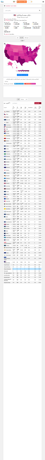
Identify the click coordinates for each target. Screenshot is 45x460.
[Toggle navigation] (43, 2)
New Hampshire (9, 221)
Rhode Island (8, 219)
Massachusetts (8, 143)
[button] (14, 1)
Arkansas (7, 183)
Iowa (7, 196)
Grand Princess (6, 264)
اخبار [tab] (26, 99)
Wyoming (7, 239)
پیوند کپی (6, 81)
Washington (8, 153)
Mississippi (8, 188)
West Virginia (9, 211)
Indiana (7, 148)
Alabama (7, 170)
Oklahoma (8, 178)
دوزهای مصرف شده (40, 107)
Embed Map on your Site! (22, 74)
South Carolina (8, 159)
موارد (22, 40)
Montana (7, 226)
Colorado (7, 161)
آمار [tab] (18, 99)
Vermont (7, 245)
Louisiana (7, 172)
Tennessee (8, 138)
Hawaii (8, 224)
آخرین (7, 103)
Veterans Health (8, 203)
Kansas (7, 191)
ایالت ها (21, 37)
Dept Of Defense (8, 206)
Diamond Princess (7, 266)
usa (12, 5)
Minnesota (8, 156)
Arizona (7, 140)
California (7, 111)
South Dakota (8, 237)
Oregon (7, 194)
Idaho (7, 216)
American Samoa (7, 262)
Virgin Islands (8, 255)
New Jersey (8, 135)
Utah (7, 180)
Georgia (7, 131)
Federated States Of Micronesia (7, 280)
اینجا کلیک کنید (7, 20)
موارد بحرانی (35, 107)
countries (8, 5)
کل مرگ (17, 107)
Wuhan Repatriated (7, 268)
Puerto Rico (8, 201)
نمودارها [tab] (22, 99)
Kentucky (8, 167)
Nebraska (8, 214)
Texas (7, 114)
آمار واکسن (7, 34)
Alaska (7, 233)
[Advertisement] (22, 91)
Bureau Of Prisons (9, 247)
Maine (7, 230)
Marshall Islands (7, 277)
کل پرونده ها (14, 107)
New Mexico (8, 208)
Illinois (7, 122)
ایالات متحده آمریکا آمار (23, 15)
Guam (7, 252)
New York (8, 119)
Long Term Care (7, 275)
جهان (17, 37)
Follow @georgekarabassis (30, 83)
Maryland (7, 175)
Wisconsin (8, 151)
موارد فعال (25, 107)
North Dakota (8, 235)
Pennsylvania (8, 124)
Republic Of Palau (7, 282)
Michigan (7, 133)
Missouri (7, 164)
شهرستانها (26, 37)
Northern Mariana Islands (7, 259)
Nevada (7, 198)
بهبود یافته (21, 107)
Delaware (7, 228)
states (15, 5)
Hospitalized (30, 107)
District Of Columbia (7, 243)
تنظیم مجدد (37, 103)
